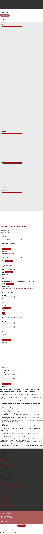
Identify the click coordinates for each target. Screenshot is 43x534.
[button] (5, 15)
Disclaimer (4, 489)
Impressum (4, 482)
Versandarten (5, 499)
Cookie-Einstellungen (6, 506)
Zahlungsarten (5, 498)
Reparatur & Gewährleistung (8, 505)
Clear (3, 247)
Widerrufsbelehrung (6, 502)
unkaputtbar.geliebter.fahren (6, 465)
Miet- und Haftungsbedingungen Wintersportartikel (13, 486)
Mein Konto (4, 496)
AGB (3, 503)
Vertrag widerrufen (6, 501)
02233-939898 (3, 459)
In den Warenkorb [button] (9, 260)
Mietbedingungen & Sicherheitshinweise (11, 485)
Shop (3, 495)
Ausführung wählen (6, 248)
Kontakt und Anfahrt (6, 483)
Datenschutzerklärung (7, 488)
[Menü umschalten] (12, 26)
